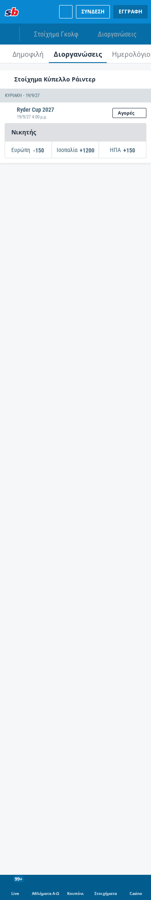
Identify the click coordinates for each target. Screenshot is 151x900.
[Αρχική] (11, 11)
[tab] (28, 54)
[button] (75, 95)
